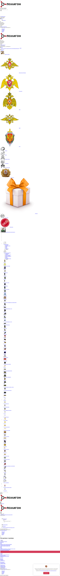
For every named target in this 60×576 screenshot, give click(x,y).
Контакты (1, 558)
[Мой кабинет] (0, 502)
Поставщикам (2, 562)
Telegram (3, 29)
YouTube (3, 30)
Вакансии (1, 559)
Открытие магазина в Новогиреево (5, 545)
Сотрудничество (2, 560)
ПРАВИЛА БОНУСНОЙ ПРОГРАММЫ (6, 544)
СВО (1, 546)
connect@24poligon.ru (4, 26)
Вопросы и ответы (3, 555)
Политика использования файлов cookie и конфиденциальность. (48, 570)
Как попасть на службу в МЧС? (4, 550)
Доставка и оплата (2, 563)
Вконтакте (3, 531)
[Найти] (1, 10)
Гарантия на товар (2, 566)
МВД (1, 547)
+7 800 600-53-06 (3, 16)
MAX (3, 31)
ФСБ (1, 543)
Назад (5, 519)
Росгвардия (2, 542)
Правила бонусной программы (4, 556)
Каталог (1, 553)
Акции (1, 554)
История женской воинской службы (5, 549)
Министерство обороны (3, 541)
